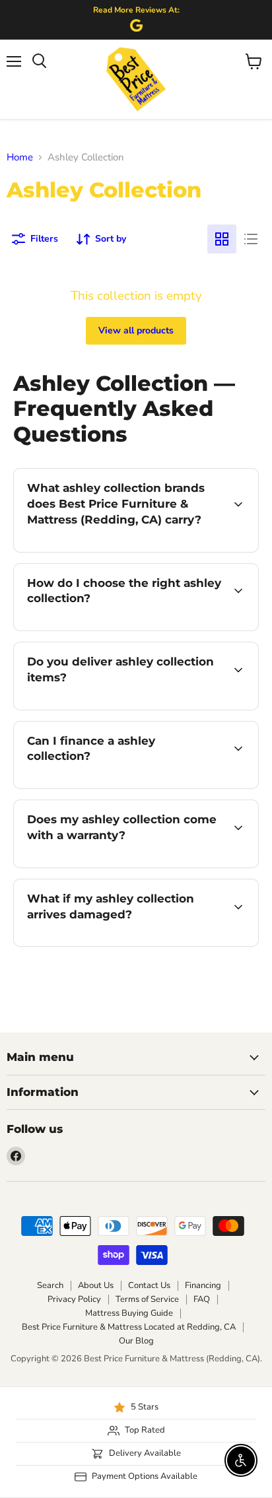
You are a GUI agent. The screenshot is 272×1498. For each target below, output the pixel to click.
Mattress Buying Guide (129, 1313)
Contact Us (149, 1285)
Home (20, 157)
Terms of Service (147, 1299)
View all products (136, 330)
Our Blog (136, 1341)
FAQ (201, 1299)
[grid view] (221, 239)
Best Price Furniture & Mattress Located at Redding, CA (129, 1327)
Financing (203, 1285)
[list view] (250, 239)
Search (50, 1285)
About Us (96, 1285)
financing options (120, 786)
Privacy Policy (74, 1299)
